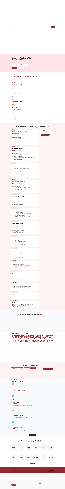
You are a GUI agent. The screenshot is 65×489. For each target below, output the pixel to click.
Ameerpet (45, 370)
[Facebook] (45, 471)
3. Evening (26, 368)
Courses (28, 484)
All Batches (32, 368)
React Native (38, 482)
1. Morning (14, 368)
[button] (33, 27)
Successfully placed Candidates (30, 483)
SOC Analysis (39, 480)
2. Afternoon (20, 368)
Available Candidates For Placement (30, 481)
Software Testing (39, 481)
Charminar (49, 370)
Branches (28, 478)
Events (28, 479)
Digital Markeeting (39, 483)
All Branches (45, 373)
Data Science (39, 478)
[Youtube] (52, 471)
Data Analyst (38, 479)
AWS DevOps (39, 477)
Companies (29, 477)
